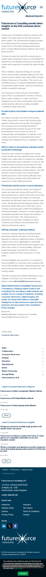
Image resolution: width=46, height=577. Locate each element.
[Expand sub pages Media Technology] (42, 371)
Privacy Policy (7, 515)
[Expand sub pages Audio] (42, 348)
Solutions (27, 504)
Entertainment (7, 364)
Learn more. (18, 568)
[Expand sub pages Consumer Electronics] (42, 355)
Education (6, 361)
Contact (26, 515)
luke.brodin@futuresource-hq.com (27, 281)
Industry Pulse (7, 508)
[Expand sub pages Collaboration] (42, 351)
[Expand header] (42, 7)
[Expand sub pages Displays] (42, 358)
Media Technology (9, 371)
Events (4, 368)
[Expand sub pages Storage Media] (42, 374)
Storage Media (8, 374)
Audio (4, 348)
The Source (28, 508)
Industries (5, 504)
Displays (5, 358)
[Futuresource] (23, 7)
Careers (4, 511)
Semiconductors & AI (10, 378)
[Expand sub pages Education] (42, 361)
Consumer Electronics (10, 335)
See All (6, 415)
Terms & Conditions (31, 511)
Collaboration (7, 351)
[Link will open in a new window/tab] (3, 526)
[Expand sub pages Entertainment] (42, 364)
